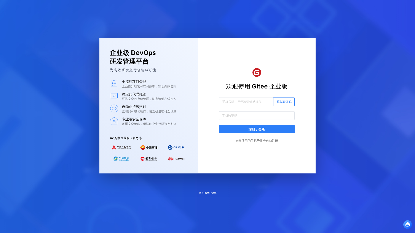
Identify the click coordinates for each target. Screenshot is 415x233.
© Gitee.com (208, 193)
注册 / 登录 (256, 129)
